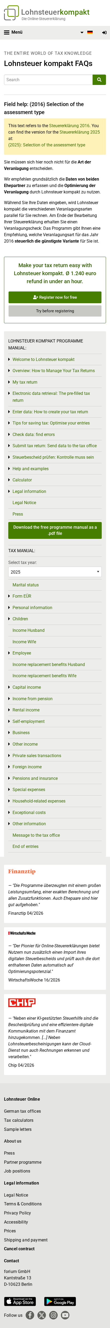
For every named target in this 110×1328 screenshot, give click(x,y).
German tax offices (22, 1111)
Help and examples (31, 468)
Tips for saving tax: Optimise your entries (51, 423)
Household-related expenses (39, 801)
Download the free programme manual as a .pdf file (55, 530)
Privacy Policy (17, 1213)
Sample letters (18, 1129)
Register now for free (57, 297)
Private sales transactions (37, 755)
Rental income (26, 709)
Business (21, 732)
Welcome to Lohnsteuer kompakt (43, 359)
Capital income (27, 687)
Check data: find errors (34, 434)
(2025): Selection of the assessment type (46, 144)
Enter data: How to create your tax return (50, 411)
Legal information (29, 491)
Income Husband (29, 630)
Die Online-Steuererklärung (43, 19)
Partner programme (22, 1162)
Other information (29, 823)
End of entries (25, 846)
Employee (22, 653)
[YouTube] (65, 1315)
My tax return (25, 382)
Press (18, 514)
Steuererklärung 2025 (80, 132)
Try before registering (55, 311)
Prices (10, 1230)
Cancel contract (19, 1248)
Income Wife (24, 641)
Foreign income (27, 766)
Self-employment (29, 721)
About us (12, 1141)
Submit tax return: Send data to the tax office (55, 445)
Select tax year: (22, 562)
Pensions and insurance (35, 778)
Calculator (22, 479)
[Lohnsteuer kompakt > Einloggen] (104, 32)
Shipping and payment (26, 1240)
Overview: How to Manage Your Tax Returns (54, 370)
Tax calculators (18, 1120)
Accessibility (16, 1222)
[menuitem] (86, 32)
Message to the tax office (36, 835)
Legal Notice (24, 502)
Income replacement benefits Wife (44, 675)
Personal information (32, 607)
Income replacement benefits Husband (49, 664)
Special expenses (29, 789)
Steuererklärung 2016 (69, 125)
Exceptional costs (29, 812)
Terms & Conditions (23, 1203)
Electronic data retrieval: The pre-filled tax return (51, 397)
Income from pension (33, 698)
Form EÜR (22, 596)
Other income (25, 744)
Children (20, 618)
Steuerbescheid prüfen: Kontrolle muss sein (53, 457)
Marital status (26, 584)
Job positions (17, 1171)
